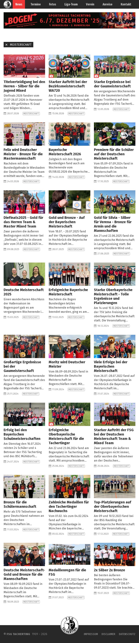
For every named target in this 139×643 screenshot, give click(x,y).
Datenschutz (127, 634)
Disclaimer (108, 634)
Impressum (91, 634)
